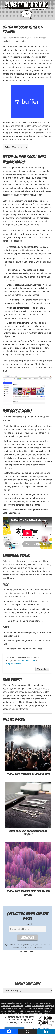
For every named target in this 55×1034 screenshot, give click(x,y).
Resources (44, 1008)
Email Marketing (17, 1006)
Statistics (30, 1011)
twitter (23, 41)
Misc (12, 1008)
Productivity (34, 1008)
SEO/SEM (11, 1011)
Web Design (18, 1014)
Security (4, 1011)
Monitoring (25, 1008)
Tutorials (45, 1011)
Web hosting (43, 1014)
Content (49, 1003)
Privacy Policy (31, 945)
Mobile (17, 1008)
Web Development (31, 1014)
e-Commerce (5, 1006)
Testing (37, 1011)
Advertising (19, 1003)
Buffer (28, 126)
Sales (51, 1008)
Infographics (49, 1006)
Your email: (27, 924)
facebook (6, 41)
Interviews (5, 1008)
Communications (38, 1003)
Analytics (28, 1003)
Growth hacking (38, 1006)
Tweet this (42, 669)
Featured (28, 1006)
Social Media (32, 38)
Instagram (15, 41)
